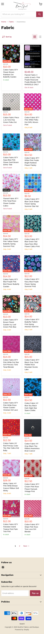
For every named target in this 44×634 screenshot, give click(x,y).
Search (22, 624)
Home (3, 22)
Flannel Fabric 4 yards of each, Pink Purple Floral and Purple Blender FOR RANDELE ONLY (33, 79)
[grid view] (34, 36)
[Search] (39, 14)
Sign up (35, 593)
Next (25, 546)
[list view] (40, 36)
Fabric (11, 22)
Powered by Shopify (22, 629)
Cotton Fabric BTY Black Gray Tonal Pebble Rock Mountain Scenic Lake (32, 364)
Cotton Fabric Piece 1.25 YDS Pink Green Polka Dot (11, 119)
